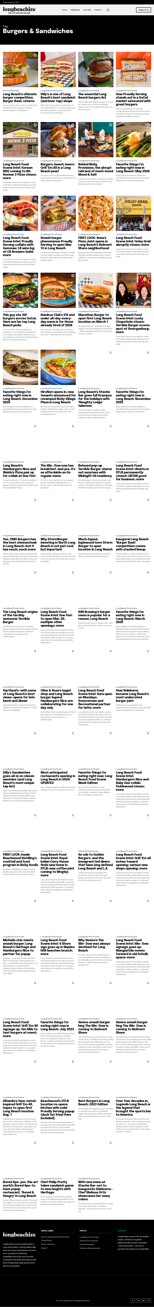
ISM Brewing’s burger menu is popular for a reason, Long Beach (94, 615)
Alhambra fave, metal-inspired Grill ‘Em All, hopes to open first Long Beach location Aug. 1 (20, 1107)
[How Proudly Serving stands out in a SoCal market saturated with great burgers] (133, 69)
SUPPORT (122, 1231)
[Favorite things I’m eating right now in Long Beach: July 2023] (58, 997)
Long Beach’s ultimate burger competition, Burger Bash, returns (20, 98)
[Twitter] (149, 1300)
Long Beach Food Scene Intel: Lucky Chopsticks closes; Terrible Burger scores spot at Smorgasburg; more (133, 323)
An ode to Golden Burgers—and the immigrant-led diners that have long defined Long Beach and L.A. (95, 861)
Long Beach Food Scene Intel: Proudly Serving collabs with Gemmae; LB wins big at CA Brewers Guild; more (18, 246)
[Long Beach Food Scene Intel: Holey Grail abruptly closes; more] (133, 213)
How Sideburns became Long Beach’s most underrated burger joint (132, 696)
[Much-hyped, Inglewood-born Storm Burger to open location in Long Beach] (95, 514)
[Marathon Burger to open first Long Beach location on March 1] (95, 290)
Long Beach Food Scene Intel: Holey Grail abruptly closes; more (133, 241)
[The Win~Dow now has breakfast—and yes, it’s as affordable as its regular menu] (58, 440)
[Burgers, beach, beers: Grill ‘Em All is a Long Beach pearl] (58, 139)
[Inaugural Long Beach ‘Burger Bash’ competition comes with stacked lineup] (133, 514)
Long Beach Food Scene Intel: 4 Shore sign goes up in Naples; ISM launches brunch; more (58, 947)
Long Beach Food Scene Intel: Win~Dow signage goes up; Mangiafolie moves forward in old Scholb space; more (132, 949)
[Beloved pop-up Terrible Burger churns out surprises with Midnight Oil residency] (95, 440)
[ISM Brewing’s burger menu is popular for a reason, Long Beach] (95, 587)
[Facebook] (133, 1300)
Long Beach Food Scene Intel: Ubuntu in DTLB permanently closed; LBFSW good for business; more (132, 472)
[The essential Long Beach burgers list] (95, 69)
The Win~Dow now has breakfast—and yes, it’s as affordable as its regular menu (58, 471)
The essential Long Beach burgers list (92, 96)
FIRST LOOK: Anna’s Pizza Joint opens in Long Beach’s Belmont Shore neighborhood (95, 243)
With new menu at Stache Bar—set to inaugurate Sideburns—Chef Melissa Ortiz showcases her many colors (95, 1191)
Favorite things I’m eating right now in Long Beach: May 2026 (133, 168)
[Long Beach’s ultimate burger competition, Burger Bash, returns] (20, 69)
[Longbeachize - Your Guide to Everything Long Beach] (19, 9)
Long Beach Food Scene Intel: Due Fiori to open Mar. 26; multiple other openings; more (56, 618)
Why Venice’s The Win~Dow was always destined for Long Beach (94, 945)
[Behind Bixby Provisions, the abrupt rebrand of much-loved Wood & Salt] (95, 139)
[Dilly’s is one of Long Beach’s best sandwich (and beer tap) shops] (58, 69)
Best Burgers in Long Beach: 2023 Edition (94, 1102)
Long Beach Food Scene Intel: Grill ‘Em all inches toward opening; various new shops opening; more (133, 861)
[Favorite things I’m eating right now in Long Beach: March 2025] (133, 587)
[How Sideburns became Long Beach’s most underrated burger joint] (133, 666)
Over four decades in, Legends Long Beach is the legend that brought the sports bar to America (133, 1107)
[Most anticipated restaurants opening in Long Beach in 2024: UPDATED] (58, 748)
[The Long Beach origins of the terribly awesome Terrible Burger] (20, 587)
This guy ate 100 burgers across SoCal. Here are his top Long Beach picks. (19, 320)
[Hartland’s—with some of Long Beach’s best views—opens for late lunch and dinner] (20, 666)
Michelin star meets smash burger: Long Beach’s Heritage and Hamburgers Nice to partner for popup (19, 947)
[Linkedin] (143, 1300)
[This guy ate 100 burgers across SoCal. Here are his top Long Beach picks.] (20, 290)
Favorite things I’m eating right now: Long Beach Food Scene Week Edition (95, 778)
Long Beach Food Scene (51, 90)
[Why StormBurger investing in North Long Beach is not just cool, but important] (58, 514)
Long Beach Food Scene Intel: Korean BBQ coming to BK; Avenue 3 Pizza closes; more (19, 171)
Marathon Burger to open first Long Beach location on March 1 (95, 318)
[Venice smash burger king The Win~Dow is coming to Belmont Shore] (95, 997)
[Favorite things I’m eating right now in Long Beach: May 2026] (133, 139)
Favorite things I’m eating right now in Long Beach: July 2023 (57, 1026)
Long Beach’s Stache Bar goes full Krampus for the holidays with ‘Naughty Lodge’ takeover (95, 398)
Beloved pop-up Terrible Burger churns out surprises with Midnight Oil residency (95, 471)
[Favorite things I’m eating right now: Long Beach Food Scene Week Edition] (95, 748)
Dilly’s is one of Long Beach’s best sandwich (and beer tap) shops (58, 98)
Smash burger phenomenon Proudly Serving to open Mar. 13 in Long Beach (56, 243)
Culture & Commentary (51, 535)
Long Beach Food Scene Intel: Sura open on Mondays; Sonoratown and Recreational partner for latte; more (95, 699)
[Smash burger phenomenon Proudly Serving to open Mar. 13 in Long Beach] (58, 213)
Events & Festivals (11, 90)
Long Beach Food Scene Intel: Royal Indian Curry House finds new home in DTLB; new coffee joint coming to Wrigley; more (57, 865)
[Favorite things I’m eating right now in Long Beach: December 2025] (20, 367)
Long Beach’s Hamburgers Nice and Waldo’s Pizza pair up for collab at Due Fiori (19, 471)
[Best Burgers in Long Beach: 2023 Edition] (95, 1076)
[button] (108, 9)
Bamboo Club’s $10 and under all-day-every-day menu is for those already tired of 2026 (58, 320)
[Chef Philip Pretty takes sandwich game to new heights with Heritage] (58, 1157)
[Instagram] (138, 1300)
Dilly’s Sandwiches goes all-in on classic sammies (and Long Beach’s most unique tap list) (19, 779)
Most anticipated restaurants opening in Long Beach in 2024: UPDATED (58, 778)
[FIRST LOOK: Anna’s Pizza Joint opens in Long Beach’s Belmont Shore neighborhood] (95, 213)
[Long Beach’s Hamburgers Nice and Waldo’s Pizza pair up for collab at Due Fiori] (20, 440)
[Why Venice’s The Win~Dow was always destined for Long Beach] (95, 915)
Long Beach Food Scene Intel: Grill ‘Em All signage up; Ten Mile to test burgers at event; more (20, 1029)
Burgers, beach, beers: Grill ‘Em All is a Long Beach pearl (58, 168)
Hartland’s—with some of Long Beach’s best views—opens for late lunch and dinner (19, 696)
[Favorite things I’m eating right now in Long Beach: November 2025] (133, 367)
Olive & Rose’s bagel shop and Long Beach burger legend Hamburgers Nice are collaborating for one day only (57, 699)
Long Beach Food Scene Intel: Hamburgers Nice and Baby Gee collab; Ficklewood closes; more (132, 781)
